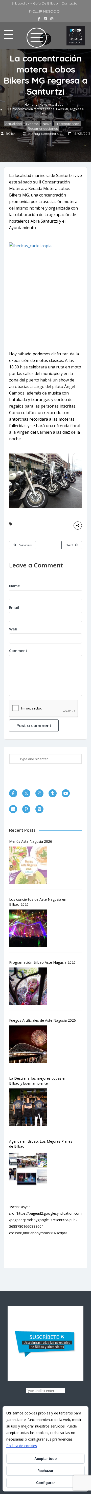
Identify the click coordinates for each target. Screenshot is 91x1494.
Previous (24, 545)
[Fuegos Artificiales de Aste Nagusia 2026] (30, 1044)
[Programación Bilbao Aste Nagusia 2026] (30, 986)
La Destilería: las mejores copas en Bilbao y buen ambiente (37, 1081)
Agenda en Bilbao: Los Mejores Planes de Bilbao (40, 1144)
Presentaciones (67, 124)
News (43, 104)
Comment (18, 650)
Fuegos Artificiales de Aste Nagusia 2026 (42, 1020)
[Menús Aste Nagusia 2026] (30, 865)
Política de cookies (21, 1445)
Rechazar (45, 1470)
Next (69, 545)
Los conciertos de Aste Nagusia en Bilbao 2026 (37, 902)
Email (14, 607)
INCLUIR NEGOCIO (44, 11)
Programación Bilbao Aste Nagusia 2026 (42, 962)
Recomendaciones (43, 128)
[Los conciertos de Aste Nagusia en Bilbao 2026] (30, 928)
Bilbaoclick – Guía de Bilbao (34, 3)
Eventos (32, 124)
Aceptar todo (45, 1458)
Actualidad (55, 104)
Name (14, 585)
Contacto (69, 3)
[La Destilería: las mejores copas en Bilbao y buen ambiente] (30, 1107)
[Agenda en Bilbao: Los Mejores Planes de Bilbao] (30, 1170)
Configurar (45, 1482)
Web (13, 628)
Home (29, 104)
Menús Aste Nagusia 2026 (30, 841)
